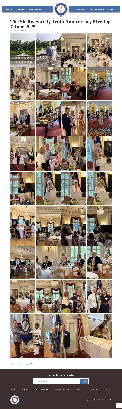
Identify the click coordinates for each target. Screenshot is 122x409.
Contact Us (112, 9)
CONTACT (108, 389)
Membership (79, 9)
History (25, 389)
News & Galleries (34, 9)
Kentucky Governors (97, 9)
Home (12, 389)
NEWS (79, 389)
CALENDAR (93, 389)
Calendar (21, 9)
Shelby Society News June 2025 (22, 364)
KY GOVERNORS (42, 389)
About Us (9, 9)
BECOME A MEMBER (62, 389)
